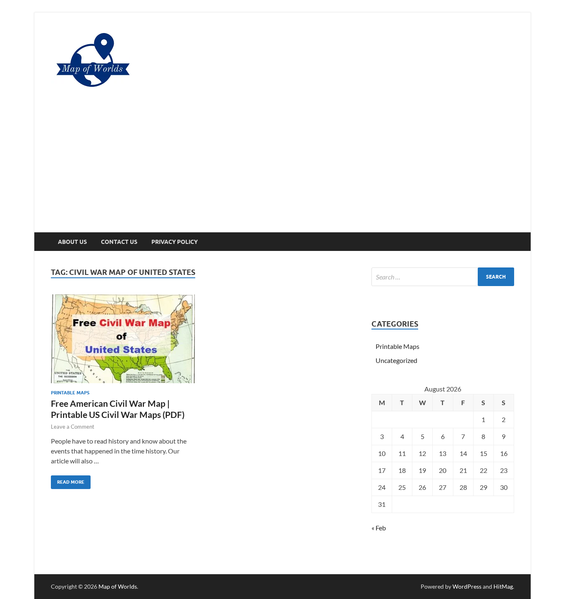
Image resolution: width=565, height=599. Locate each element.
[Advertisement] (282, 170)
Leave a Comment (72, 426)
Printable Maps (70, 393)
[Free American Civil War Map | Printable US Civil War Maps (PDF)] (123, 338)
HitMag (503, 586)
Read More (67, 480)
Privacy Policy (174, 242)
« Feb (378, 528)
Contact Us (119, 242)
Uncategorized (396, 360)
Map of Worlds (117, 586)
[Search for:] (442, 276)
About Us (72, 242)
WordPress (466, 586)
